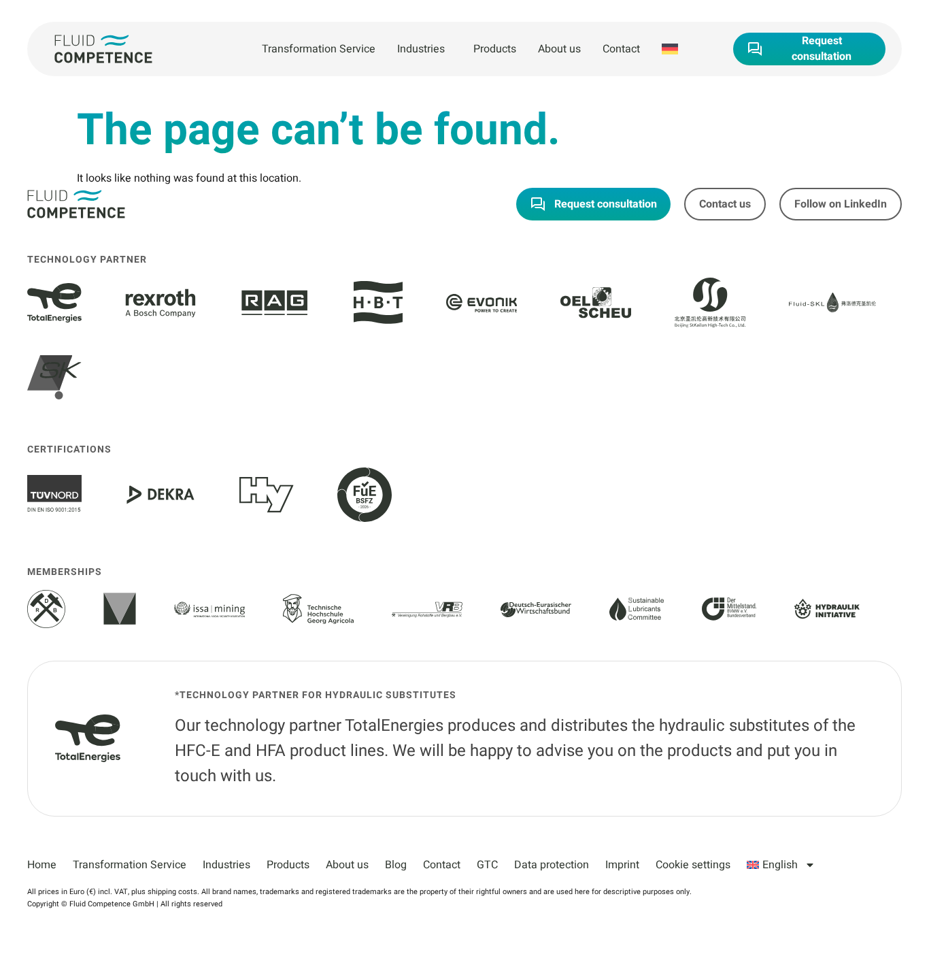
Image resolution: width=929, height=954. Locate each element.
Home (41, 865)
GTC (487, 865)
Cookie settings (693, 865)
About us (559, 49)
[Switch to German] (670, 49)
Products (494, 49)
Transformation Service (318, 49)
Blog (396, 865)
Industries (421, 49)
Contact (621, 49)
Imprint (622, 865)
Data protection (551, 865)
